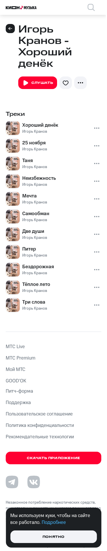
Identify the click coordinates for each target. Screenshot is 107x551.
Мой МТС (15, 369)
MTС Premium (20, 358)
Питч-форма (19, 391)
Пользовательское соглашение (39, 414)
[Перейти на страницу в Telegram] (12, 482)
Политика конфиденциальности (40, 425)
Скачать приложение (53, 458)
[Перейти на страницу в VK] (33, 482)
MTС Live (15, 346)
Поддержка (18, 402)
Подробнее (54, 522)
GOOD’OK (16, 381)
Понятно (53, 536)
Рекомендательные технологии (40, 436)
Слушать (42, 82)
